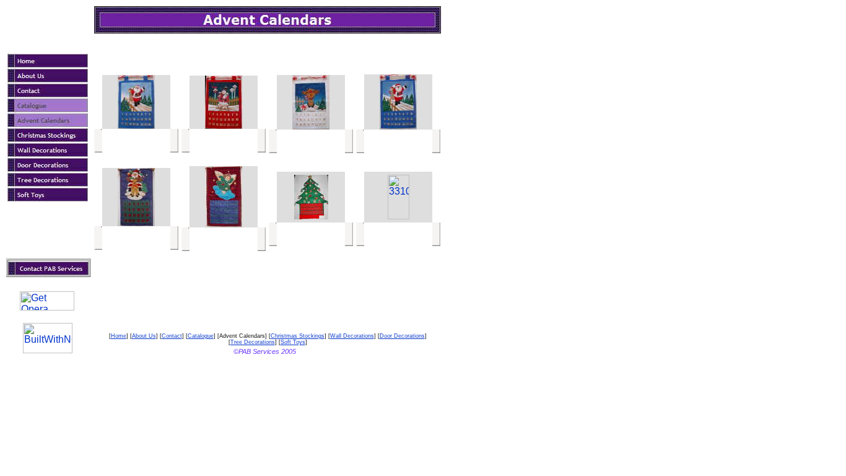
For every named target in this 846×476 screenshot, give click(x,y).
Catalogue (201, 336)
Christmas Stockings (298, 336)
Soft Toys (293, 342)
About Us (144, 336)
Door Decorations (402, 336)
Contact (172, 336)
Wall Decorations (352, 336)
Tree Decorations (252, 342)
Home (118, 336)
